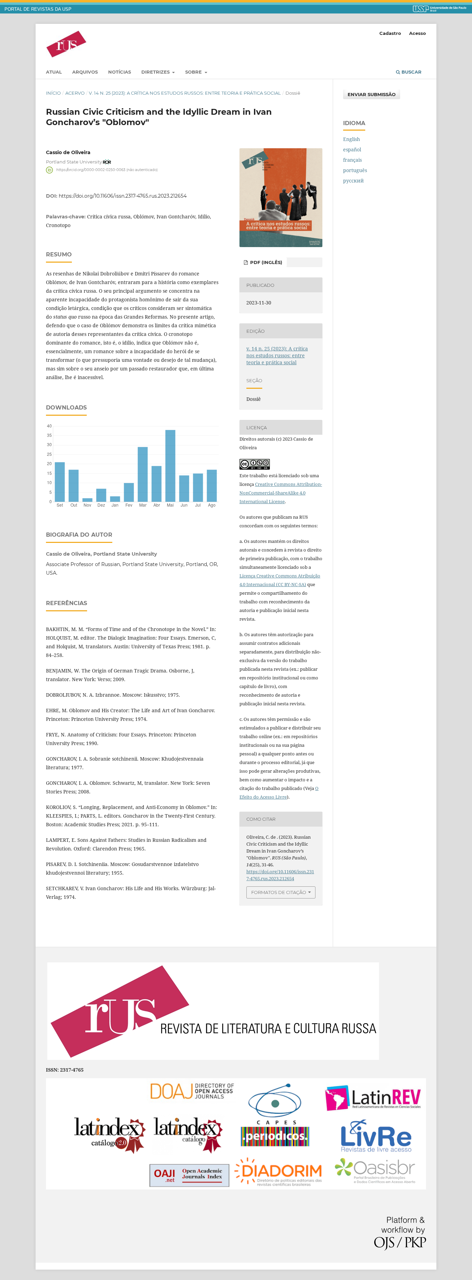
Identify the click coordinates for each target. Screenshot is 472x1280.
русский (353, 180)
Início (53, 93)
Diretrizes (156, 72)
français (352, 160)
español (352, 149)
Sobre (194, 72)
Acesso (417, 33)
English (351, 139)
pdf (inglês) (265, 262)
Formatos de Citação (278, 892)
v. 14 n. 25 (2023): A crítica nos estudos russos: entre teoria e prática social (185, 93)
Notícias (119, 72)
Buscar (411, 72)
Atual (54, 72)
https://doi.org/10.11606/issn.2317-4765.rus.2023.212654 (123, 196)
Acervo (75, 93)
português (355, 170)
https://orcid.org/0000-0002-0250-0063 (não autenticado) (107, 170)
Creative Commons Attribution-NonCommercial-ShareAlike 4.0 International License (280, 493)
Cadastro (390, 33)
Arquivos (85, 72)
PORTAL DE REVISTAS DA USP (38, 9)
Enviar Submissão (372, 94)
